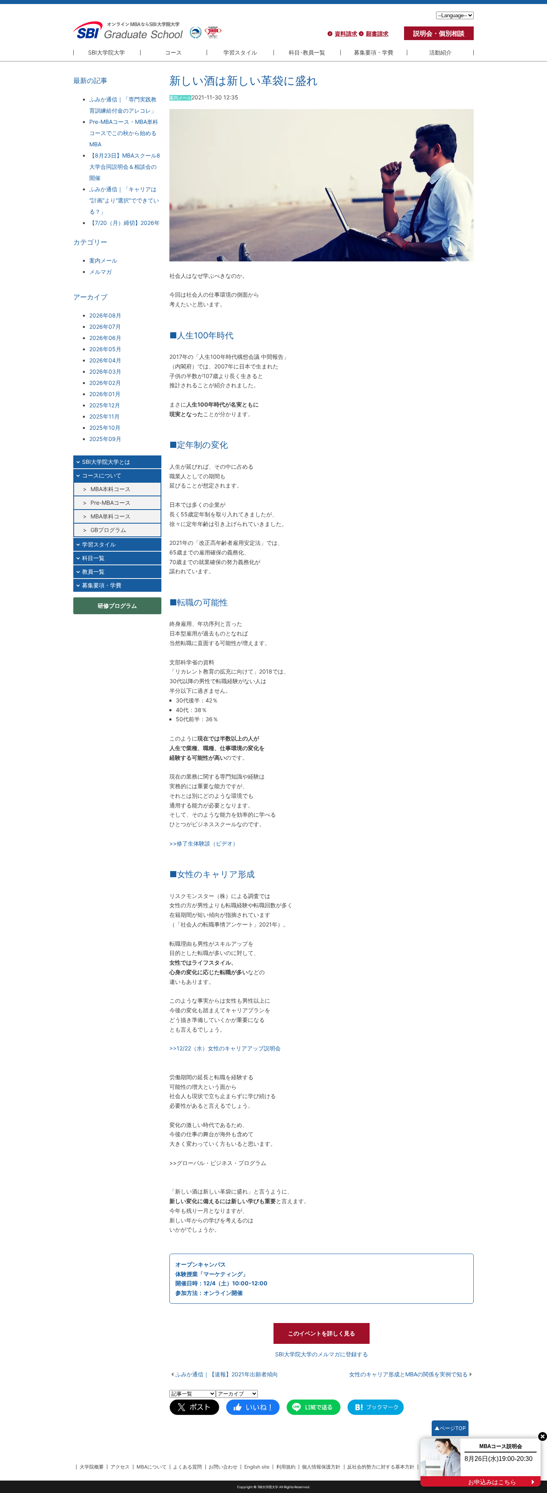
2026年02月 (105, 382)
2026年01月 (105, 393)
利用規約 (286, 1467)
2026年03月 (105, 371)
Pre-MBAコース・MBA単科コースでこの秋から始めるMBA (123, 133)
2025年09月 (105, 438)
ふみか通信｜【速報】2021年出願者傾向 (226, 1374)
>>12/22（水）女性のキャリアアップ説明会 (225, 1048)
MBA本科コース (110, 489)
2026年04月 (105, 360)
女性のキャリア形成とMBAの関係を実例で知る (408, 1374)
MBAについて (152, 1467)
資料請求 (346, 33)
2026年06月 (105, 337)
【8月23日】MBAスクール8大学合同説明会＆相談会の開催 (124, 166)
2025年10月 (105, 427)
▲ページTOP (450, 1428)
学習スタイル (240, 52)
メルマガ (100, 271)
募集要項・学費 (373, 52)
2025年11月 (104, 416)
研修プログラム (117, 605)
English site (256, 1467)
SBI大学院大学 (106, 52)
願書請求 (377, 33)
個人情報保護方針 (321, 1467)
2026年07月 (105, 326)
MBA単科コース (110, 516)
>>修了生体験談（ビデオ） (203, 843)
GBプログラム (108, 529)
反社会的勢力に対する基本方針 (380, 1467)
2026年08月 (105, 315)
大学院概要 (92, 1467)
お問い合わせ (223, 1467)
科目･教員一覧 (307, 52)
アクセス (120, 1467)
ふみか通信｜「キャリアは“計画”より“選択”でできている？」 (124, 200)
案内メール (103, 260)
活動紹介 (440, 52)
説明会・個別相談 (439, 33)
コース (173, 52)
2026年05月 (105, 349)
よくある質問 (187, 1467)
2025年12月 (104, 405)
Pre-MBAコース (110, 502)
